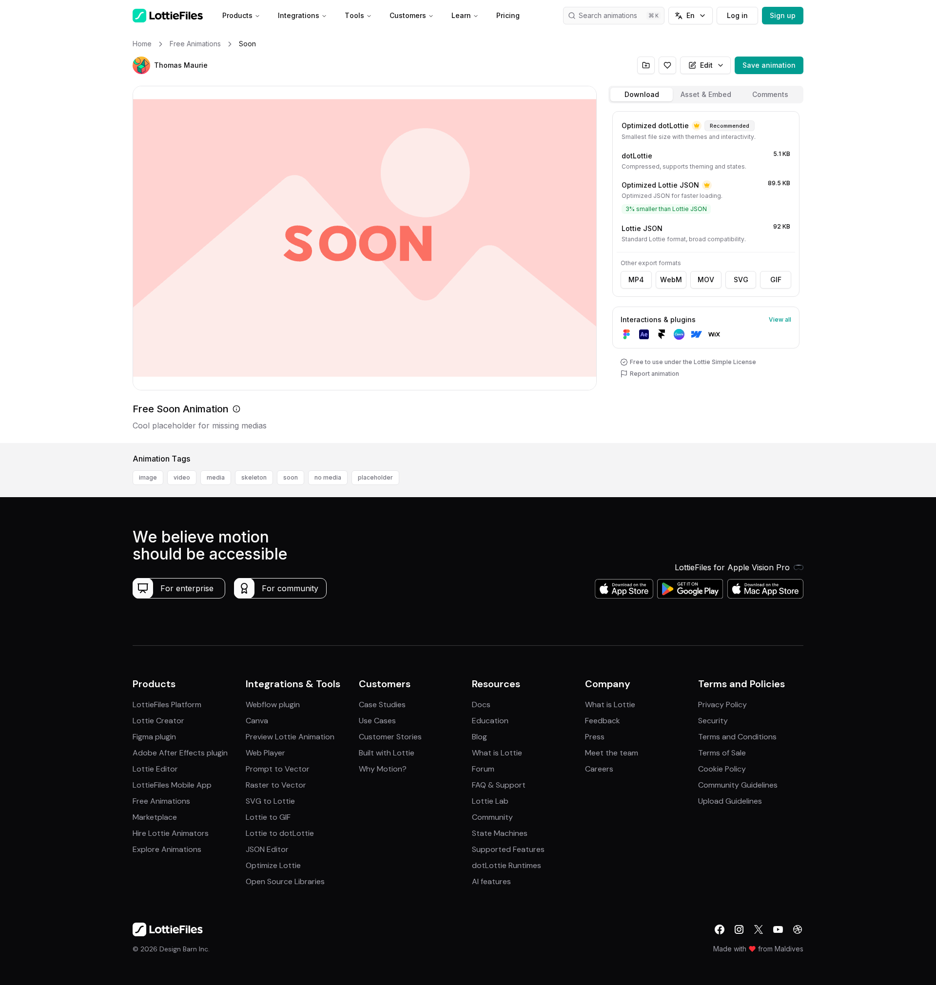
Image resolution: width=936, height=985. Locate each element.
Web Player (265, 753)
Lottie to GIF (268, 817)
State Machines (499, 833)
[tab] (641, 94)
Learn (461, 15)
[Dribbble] (797, 929)
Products (237, 15)
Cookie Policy (722, 769)
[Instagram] (739, 929)
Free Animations (161, 801)
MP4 (636, 279)
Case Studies (382, 704)
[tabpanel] (705, 275)
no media (327, 477)
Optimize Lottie (273, 865)
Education (490, 720)
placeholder (375, 477)
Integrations (298, 15)
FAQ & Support (499, 785)
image (148, 477)
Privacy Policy (722, 704)
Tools (354, 15)
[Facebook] (719, 929)
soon (290, 477)
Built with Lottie (386, 753)
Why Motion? (383, 769)
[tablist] (705, 94)
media (216, 477)
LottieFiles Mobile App (172, 785)
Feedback (602, 720)
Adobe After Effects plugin (180, 753)
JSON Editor (267, 849)
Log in (737, 15)
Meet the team (611, 753)
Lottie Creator (158, 720)
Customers (408, 15)
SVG (741, 279)
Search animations (608, 15)
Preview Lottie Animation (290, 737)
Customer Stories (390, 737)
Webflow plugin (273, 704)
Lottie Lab (490, 801)
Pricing (508, 15)
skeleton (254, 477)
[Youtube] (778, 929)
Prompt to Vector (278, 769)
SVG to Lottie (270, 801)
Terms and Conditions (737, 737)
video (182, 477)
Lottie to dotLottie (280, 833)
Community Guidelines (738, 785)
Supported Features (508, 849)
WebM (671, 279)
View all (780, 319)
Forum (483, 769)
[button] (141, 65)
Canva (257, 720)
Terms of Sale (722, 753)
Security (713, 720)
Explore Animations (167, 849)
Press (594, 737)
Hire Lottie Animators (171, 833)
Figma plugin (154, 737)
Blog (479, 737)
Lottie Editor (155, 769)
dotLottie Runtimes (506, 865)
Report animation (654, 373)
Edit (706, 65)
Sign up (783, 15)
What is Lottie (497, 753)
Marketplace (155, 817)
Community (492, 817)
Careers (599, 769)
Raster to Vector (276, 785)
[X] (758, 929)
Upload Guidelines (730, 801)
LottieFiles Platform (167, 704)
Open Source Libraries (285, 881)
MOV (706, 279)
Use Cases (377, 720)
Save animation (769, 65)
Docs (481, 704)
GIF (775, 279)
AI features (491, 881)
